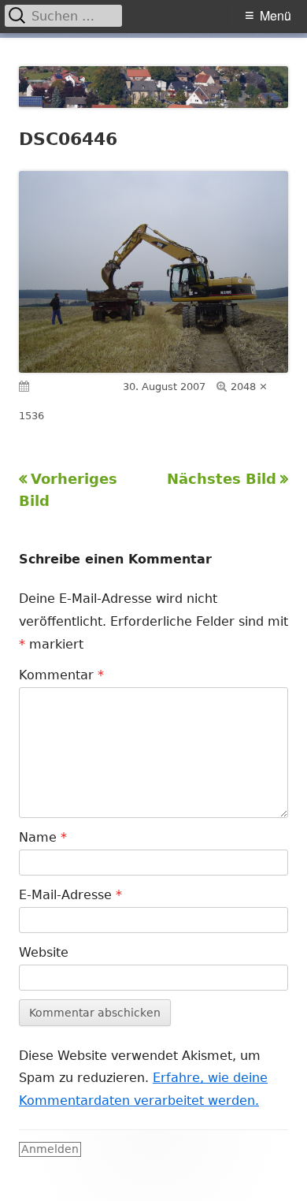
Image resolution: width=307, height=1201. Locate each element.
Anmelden (50, 1149)
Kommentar (61, 674)
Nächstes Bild (221, 478)
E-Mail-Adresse (70, 894)
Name (43, 837)
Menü (275, 15)
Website (43, 952)
